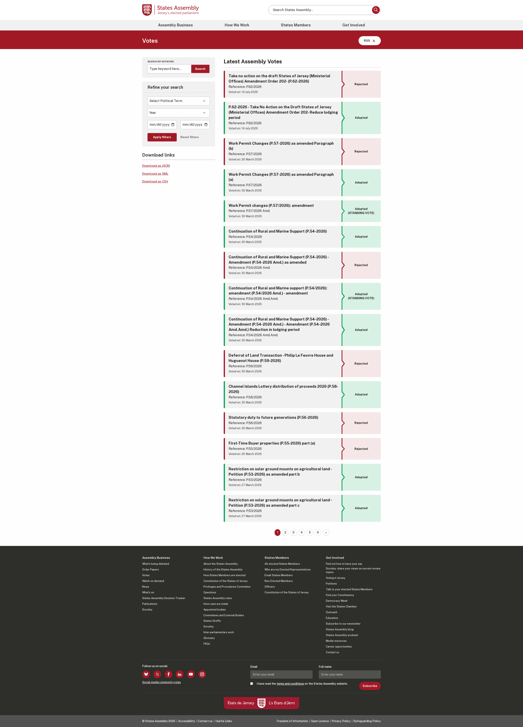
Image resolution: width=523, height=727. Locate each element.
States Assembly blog (340, 629)
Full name (325, 666)
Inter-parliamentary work (218, 632)
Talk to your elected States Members (349, 589)
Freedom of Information (292, 721)
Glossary (209, 638)
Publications (149, 603)
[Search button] (376, 10)
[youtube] (191, 674)
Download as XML (155, 173)
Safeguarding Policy (367, 721)
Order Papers (150, 569)
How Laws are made (215, 603)
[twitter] (157, 674)
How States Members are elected (224, 575)
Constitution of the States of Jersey (225, 580)
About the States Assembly (220, 563)
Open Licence (320, 721)
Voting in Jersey (335, 577)
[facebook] (168, 674)
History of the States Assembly (223, 569)
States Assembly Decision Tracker (163, 598)
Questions (209, 592)
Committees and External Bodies (223, 615)
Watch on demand (153, 580)
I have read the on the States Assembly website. (302, 683)
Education (332, 617)
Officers (270, 586)
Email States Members (279, 575)
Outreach (331, 612)
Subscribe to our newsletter (343, 623)
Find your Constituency (340, 595)
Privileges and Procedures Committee (226, 586)
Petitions (331, 583)
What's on (148, 592)
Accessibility (186, 721)
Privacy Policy (341, 721)
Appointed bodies (214, 609)
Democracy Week (337, 600)
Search (200, 69)
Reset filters (189, 137)
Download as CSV (155, 181)
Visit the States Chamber (341, 606)
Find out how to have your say (344, 563)
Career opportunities (339, 646)
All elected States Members (282, 563)
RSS (367, 40)
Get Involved (353, 25)
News (145, 586)
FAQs (206, 643)
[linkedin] (179, 674)
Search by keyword (161, 61)
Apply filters (162, 137)
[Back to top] (513, 713)
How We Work (237, 25)
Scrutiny (147, 609)
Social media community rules (161, 682)
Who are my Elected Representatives (288, 569)
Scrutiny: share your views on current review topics (353, 570)
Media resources (336, 640)
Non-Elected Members (279, 580)
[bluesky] (146, 674)
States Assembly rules (217, 598)
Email (253, 666)
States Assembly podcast (342, 635)
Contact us (332, 652)
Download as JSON (156, 165)
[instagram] (202, 674)
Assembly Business (175, 25)
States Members (296, 25)
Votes (146, 575)
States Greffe (212, 620)
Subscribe (370, 686)
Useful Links (223, 721)
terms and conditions (290, 683)
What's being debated (155, 563)
